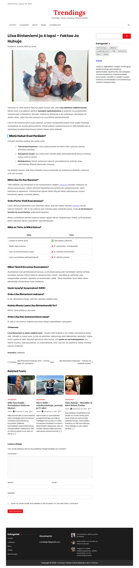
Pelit (113, 51)
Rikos (34, 25)
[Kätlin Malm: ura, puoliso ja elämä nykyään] (73, 542)
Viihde (43, 25)
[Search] (128, 25)
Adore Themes (91, 563)
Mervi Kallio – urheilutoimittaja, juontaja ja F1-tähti (49, 405)
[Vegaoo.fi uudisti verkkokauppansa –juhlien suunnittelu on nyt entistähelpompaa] (73, 549)
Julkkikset (24, 25)
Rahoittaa (122, 51)
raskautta (63, 185)
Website (11, 493)
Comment (13, 454)
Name (11, 482)
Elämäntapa (55, 25)
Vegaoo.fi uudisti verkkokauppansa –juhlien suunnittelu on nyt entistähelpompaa (87, 551)
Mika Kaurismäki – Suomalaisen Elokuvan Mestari (19, 405)
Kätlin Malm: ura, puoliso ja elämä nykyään (87, 542)
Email (55, 482)
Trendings (69, 12)
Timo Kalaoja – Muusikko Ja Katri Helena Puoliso (78, 404)
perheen (76, 206)
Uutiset (12, 25)
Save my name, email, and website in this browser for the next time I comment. (44, 503)
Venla (33, 46)
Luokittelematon (103, 51)
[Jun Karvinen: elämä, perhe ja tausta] (73, 535)
